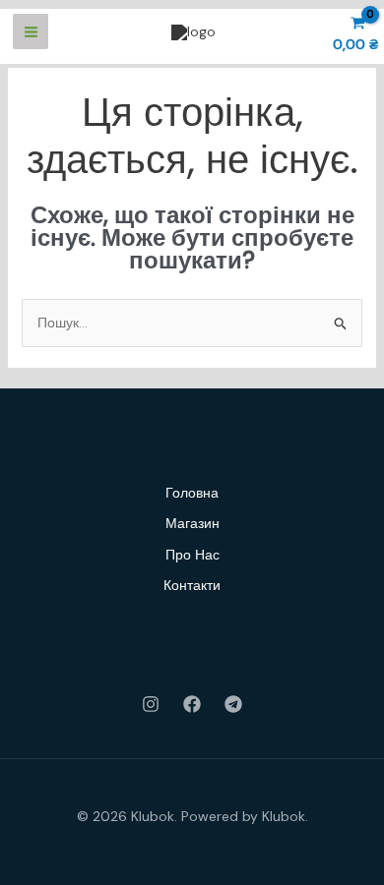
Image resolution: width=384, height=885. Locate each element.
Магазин (192, 523)
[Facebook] (192, 704)
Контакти (192, 585)
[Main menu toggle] (30, 31)
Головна (192, 493)
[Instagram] (151, 704)
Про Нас (192, 554)
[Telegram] (233, 704)
